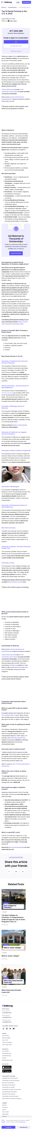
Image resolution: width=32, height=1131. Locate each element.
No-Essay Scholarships (8, 1082)
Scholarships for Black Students (10, 1096)
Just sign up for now (16, 46)
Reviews (4, 1116)
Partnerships (5, 1114)
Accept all (8, 1127)
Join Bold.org (26, 2)
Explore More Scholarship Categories (11, 1098)
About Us (4, 1105)
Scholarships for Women (8, 1087)
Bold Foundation (6, 1037)
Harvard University (7, 393)
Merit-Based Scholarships (8, 1085)
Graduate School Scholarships (10, 1078)
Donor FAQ (5, 1040)
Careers (4, 1109)
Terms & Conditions (7, 1042)
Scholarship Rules (6, 1053)
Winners (4, 1058)
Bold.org (4, 7)
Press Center (5, 1111)
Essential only (23, 1127)
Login (17, 2)
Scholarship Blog (12, 7)
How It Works (5, 1035)
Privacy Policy (22, 1122)
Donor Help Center (7, 1044)
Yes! (16, 41)
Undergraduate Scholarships (9, 1091)
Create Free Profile (16, 253)
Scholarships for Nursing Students (10, 1080)
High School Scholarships (8, 1094)
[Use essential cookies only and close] (30, 1119)
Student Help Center (7, 1060)
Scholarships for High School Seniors (11, 1089)
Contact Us (5, 1107)
